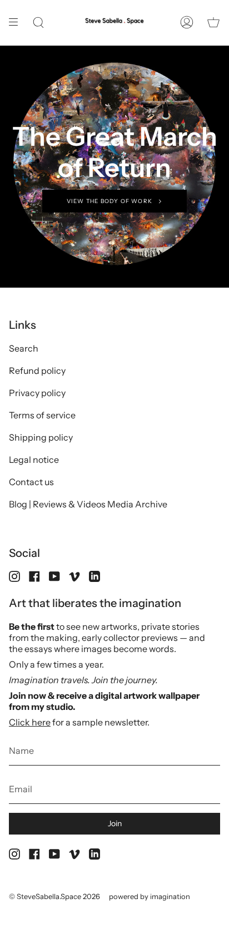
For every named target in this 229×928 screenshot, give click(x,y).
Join (115, 823)
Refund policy (37, 370)
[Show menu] (17, 22)
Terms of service (42, 415)
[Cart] (213, 22)
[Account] (186, 22)
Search (23, 348)
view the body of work (109, 201)
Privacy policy (37, 392)
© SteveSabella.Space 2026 (54, 896)
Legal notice (34, 459)
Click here (30, 722)
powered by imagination (149, 896)
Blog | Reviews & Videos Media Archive (88, 504)
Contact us (31, 481)
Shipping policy (41, 437)
